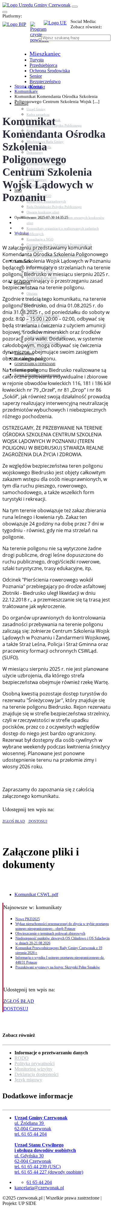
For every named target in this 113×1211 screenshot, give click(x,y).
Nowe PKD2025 (27, 919)
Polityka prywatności (34, 1063)
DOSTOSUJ (37, 821)
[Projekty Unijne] (57, 26)
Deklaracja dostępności (36, 1074)
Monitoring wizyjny (33, 1068)
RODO (21, 1058)
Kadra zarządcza (38, 114)
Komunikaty (26, 91)
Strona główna (28, 86)
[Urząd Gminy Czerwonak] (36, 5)
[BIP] (16, 26)
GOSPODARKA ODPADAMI (34, 364)
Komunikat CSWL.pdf (36, 894)
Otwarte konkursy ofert (43, 212)
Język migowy (28, 1079)
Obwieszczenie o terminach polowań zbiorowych (50, 933)
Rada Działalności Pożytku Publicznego (54, 207)
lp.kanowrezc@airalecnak (39, 1187)
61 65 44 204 (39, 1182)
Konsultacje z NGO (40, 239)
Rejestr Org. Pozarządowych (46, 201)
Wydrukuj (21, 233)
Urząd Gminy (36, 109)
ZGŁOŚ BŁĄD (13, 821)
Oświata (32, 293)
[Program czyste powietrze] (37, 27)
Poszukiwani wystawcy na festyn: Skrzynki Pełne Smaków (57, 967)
